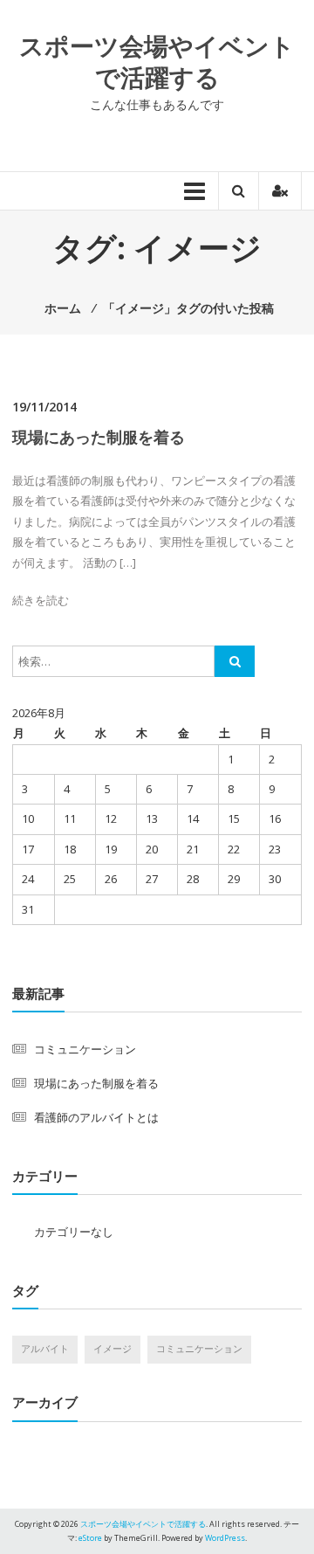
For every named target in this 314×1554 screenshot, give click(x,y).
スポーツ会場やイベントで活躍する (157, 61)
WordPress (225, 1538)
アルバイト (45, 1349)
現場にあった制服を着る (98, 436)
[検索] (235, 661)
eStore (90, 1538)
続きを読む (40, 600)
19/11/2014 (44, 406)
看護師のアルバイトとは (96, 1117)
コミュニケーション (85, 1049)
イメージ (112, 1349)
